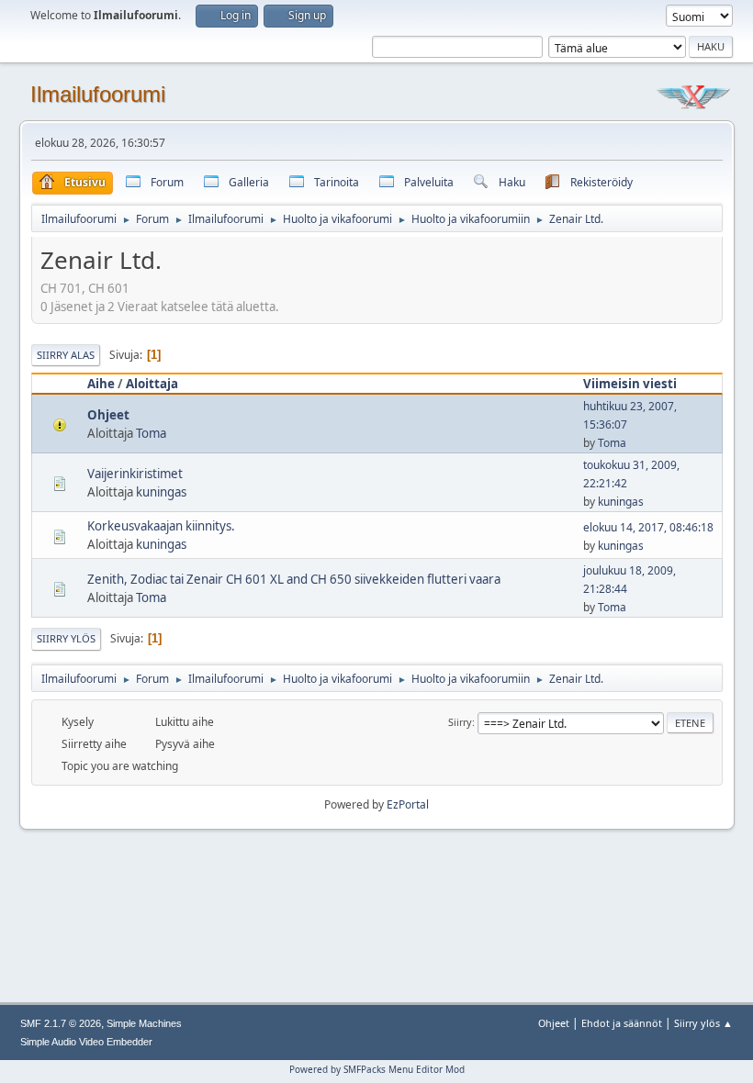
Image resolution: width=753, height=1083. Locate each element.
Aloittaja (152, 383)
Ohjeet (108, 415)
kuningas (161, 492)
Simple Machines (144, 1023)
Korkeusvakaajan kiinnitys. (161, 526)
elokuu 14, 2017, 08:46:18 (648, 527)
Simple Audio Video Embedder (86, 1041)
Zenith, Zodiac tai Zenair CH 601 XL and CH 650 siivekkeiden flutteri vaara (293, 579)
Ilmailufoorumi (97, 94)
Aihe (101, 383)
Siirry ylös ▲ (703, 1023)
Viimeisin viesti (630, 383)
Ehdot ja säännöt (621, 1023)
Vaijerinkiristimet (135, 473)
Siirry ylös (66, 638)
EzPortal (408, 804)
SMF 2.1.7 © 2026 (60, 1023)
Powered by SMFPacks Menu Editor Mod (377, 1069)
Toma (151, 433)
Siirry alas (66, 355)
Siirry (460, 722)
